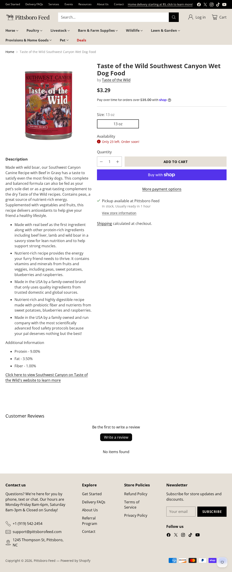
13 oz (118, 123)
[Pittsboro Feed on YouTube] (224, 5)
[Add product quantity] (118, 161)
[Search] (174, 17)
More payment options (161, 189)
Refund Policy (135, 493)
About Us (90, 509)
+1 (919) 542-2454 (27, 523)
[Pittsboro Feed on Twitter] (205, 5)
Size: (106, 114)
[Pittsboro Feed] (28, 17)
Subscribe (212, 511)
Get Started (92, 493)
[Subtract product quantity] (101, 161)
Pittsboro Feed (45, 560)
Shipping (104, 223)
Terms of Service (131, 505)
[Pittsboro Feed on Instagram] (211, 5)
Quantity (104, 151)
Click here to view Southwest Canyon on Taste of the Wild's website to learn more (46, 377)
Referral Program (89, 521)
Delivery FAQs (93, 502)
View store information (119, 213)
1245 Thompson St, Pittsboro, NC (38, 542)
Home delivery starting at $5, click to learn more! (160, 4)
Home (9, 52)
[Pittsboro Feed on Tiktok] (218, 5)
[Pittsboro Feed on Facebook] (199, 5)
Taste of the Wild (116, 79)
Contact (88, 531)
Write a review (116, 437)
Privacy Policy (135, 515)
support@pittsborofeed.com (37, 531)
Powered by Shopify (75, 560)
